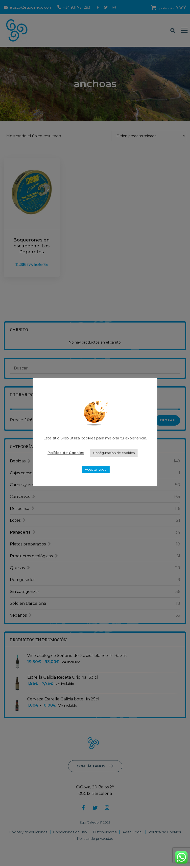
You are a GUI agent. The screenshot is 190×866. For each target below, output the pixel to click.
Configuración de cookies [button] (114, 453)
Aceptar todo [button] (96, 469)
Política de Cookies (66, 452)
